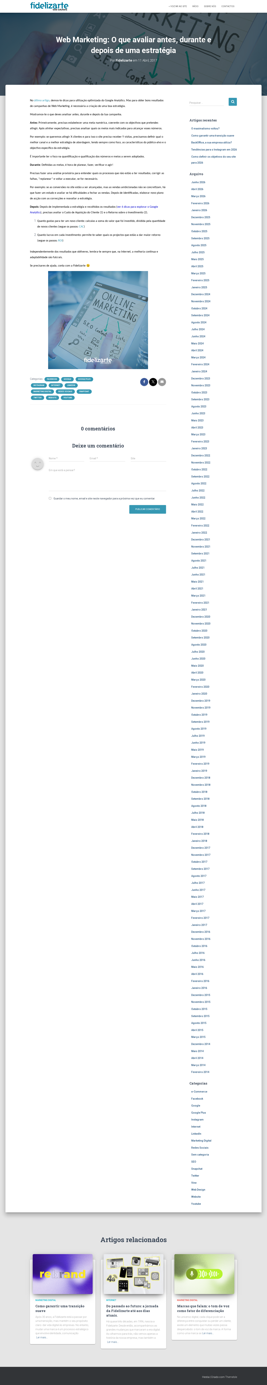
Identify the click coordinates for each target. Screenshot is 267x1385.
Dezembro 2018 (200, 777)
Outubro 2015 (199, 1009)
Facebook (52, 379)
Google (67, 379)
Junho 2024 (198, 336)
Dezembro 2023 (200, 378)
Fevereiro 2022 (200, 525)
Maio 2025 (197, 259)
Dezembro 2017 (200, 847)
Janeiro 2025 (199, 287)
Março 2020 (198, 679)
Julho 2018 (198, 812)
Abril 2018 (197, 826)
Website (52, 398)
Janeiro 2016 (199, 988)
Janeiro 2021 (199, 609)
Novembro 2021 (200, 546)
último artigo (41, 100)
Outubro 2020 (199, 630)
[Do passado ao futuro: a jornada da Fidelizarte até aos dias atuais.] (133, 1273)
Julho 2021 (198, 567)
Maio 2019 (197, 749)
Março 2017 (198, 911)
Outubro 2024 (199, 308)
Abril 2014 (197, 1058)
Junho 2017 (198, 889)
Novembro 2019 (200, 707)
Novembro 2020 (200, 623)
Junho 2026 (198, 182)
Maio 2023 (197, 420)
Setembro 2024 (200, 315)
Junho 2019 (198, 742)
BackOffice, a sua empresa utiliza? (211, 142)
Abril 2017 (197, 903)
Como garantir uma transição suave (212, 135)
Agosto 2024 (198, 322)
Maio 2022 (197, 504)
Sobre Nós (210, 6)
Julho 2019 (198, 735)
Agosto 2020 (198, 644)
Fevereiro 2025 (200, 280)
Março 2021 (198, 595)
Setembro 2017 (200, 868)
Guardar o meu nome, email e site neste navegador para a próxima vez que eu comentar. (104, 498)
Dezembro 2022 (200, 455)
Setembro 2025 (200, 238)
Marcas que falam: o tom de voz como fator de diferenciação (203, 1308)
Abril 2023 (197, 427)
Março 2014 (198, 1065)
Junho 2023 (198, 413)
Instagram (38, 385)
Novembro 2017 (200, 854)
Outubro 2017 (199, 861)
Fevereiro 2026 (200, 203)
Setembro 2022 (200, 476)
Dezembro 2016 (200, 931)
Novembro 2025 (200, 224)
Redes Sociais (65, 391)
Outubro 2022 (199, 469)
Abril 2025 (197, 266)
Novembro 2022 (200, 462)
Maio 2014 (197, 1051)
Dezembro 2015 (200, 995)
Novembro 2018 (200, 784)
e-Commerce (199, 1091)
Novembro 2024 (200, 301)
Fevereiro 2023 (200, 441)
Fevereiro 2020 (200, 686)
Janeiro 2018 (199, 840)
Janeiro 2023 (199, 448)
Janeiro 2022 (199, 532)
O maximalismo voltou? (205, 128)
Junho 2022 (198, 497)
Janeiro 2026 (199, 210)
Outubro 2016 (199, 946)
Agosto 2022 (198, 483)
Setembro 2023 (200, 399)
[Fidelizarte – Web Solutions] (50, 6)
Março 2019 (198, 756)
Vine (194, 1182)
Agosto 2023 (198, 406)
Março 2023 (198, 434)
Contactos (227, 6)
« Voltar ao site (178, 6)
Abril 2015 (197, 1030)
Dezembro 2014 (200, 1044)
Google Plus (84, 379)
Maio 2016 (197, 966)
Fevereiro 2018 (200, 833)
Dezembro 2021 (200, 539)
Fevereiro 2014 (200, 1072)
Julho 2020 (198, 651)
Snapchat (84, 391)
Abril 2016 (197, 974)
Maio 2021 (197, 581)
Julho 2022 (198, 490)
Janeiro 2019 (199, 770)
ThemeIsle (231, 1377)
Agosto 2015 (198, 1023)
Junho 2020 (198, 658)
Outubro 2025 (199, 231)
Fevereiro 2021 (200, 602)
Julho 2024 (198, 329)
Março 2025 (198, 273)
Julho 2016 (198, 952)
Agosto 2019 (198, 728)
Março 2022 (198, 518)
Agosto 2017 (198, 875)
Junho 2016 (198, 960)
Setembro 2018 (200, 798)
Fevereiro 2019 (200, 763)
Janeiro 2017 (199, 925)
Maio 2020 (197, 665)
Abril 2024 (197, 350)
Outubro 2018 (199, 791)
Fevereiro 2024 (200, 364)
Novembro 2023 (200, 385)
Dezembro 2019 (200, 700)
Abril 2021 (197, 588)
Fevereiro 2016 (200, 981)
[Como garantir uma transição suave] (63, 1273)
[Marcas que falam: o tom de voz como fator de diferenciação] (204, 1273)
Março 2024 (198, 357)
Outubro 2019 (199, 714)
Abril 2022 (197, 511)
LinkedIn (71, 385)
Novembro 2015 (200, 1001)
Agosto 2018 (198, 805)
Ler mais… (42, 1337)
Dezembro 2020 (200, 616)
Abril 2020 (197, 672)
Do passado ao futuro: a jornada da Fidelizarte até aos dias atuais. (132, 1310)
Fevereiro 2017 (200, 917)
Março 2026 (198, 196)
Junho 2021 (198, 574)
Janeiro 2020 (199, 693)
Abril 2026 (197, 189)
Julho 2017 (198, 882)
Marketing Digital (42, 391)
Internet (55, 385)
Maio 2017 (197, 896)
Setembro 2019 (200, 721)
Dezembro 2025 (200, 217)
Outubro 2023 (199, 392)
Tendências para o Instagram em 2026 (214, 149)
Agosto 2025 (198, 245)
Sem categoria (200, 1154)
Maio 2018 (197, 819)
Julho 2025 (198, 252)
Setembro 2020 (200, 637)
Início (195, 6)
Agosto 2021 (198, 560)
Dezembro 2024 (200, 294)
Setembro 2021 (200, 553)
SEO (193, 1161)
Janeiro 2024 (199, 371)
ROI (60, 240)
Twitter (37, 398)
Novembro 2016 (200, 938)
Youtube (67, 398)
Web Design (198, 1189)
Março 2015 (198, 1037)
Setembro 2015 (200, 1016)
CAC (81, 226)
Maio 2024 (197, 343)
